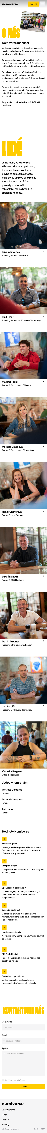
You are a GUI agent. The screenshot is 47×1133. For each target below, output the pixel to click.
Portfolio (5, 1119)
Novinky (5, 1124)
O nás (4, 1114)
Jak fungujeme (8, 1109)
